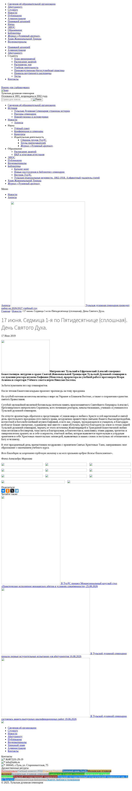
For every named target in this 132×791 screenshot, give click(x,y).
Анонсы (18, 122)
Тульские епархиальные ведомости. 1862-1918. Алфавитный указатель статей (57, 177)
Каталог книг (21, 169)
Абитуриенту (15, 6)
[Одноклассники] (8, 491)
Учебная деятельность (26, 67)
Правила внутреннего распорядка (32, 73)
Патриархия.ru (9, 771)
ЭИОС (11, 27)
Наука (11, 24)
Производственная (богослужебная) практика (39, 70)
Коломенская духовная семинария (30, 773)
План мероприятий (24, 58)
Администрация (17, 18)
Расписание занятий (25, 61)
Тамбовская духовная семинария (67, 773)
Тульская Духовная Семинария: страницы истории (42, 111)
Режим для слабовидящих (15, 87)
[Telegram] (17, 491)
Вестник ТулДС (23, 174)
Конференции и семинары (28, 131)
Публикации (15, 15)
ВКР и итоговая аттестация (29, 154)
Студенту (13, 9)
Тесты (17, 76)
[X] (12, 491)
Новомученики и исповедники (31, 116)
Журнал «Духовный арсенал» (24, 35)
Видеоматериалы (17, 41)
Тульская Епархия (52, 771)
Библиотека (14, 33)
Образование (15, 30)
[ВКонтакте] (3, 491)
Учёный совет (22, 128)
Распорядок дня (22, 64)
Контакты (13, 79)
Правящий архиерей (19, 21)
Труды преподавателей (33, 143)
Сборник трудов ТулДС (34, 140)
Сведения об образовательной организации (32, 4)
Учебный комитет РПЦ (30, 771)
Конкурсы (19, 134)
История (12, 108)
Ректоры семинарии (25, 113)
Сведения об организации (22, 727)
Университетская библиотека (30, 779)
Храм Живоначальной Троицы (24, 38)
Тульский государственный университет (35, 776)
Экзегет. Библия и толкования (63, 779)
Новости (12, 12)
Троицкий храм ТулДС (75, 771)
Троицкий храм (16, 745)
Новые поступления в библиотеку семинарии (39, 172)
